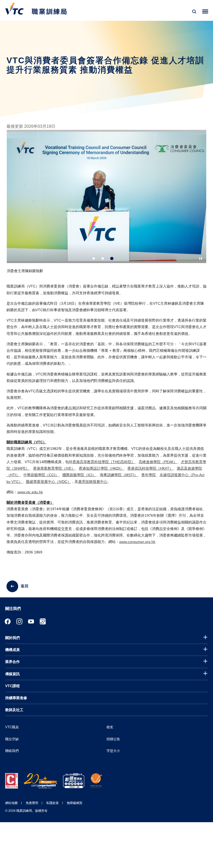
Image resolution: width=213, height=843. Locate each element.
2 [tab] (103, 258)
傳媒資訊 (12, 674)
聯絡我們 (12, 751)
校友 (109, 727)
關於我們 (12, 638)
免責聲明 (32, 803)
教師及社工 (14, 710)
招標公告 (113, 739)
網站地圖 (11, 803)
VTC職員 (12, 727)
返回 (25, 586)
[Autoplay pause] (201, 258)
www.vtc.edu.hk (30, 492)
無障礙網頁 (74, 803)
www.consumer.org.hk (137, 542)
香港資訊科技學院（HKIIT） (150, 468)
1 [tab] (94, 258)
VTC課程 (12, 686)
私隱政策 (52, 803)
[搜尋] (194, 12)
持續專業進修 (16, 698)
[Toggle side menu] (205, 11)
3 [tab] (112, 258)
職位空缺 (12, 739)
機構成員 (12, 650)
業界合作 (12, 662)
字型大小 (113, 751)
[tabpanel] (106, 206)
